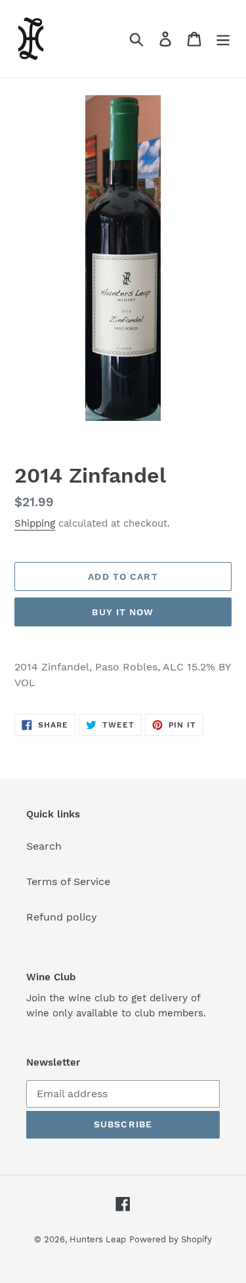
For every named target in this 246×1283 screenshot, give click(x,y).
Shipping (34, 523)
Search (44, 846)
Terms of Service (68, 881)
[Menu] (223, 39)
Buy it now (123, 612)
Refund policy (61, 917)
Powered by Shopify (170, 1239)
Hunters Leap (98, 1239)
